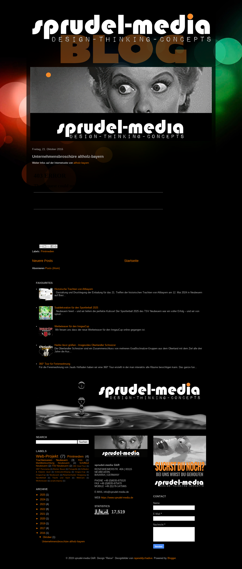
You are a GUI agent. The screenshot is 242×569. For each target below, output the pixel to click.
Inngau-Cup (80, 472)
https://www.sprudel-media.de (117, 497)
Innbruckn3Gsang (63, 472)
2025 (43, 494)
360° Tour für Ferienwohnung (54, 363)
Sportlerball (41, 478)
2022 (43, 509)
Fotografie (73, 469)
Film (80, 460)
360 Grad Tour (79, 466)
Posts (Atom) (52, 268)
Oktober (47, 537)
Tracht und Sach (61, 478)
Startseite (131, 261)
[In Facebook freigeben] (52, 246)
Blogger (172, 558)
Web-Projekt (47, 456)
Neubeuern (54, 475)
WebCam (81, 478)
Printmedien (47, 251)
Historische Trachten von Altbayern (73, 289)
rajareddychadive (143, 558)
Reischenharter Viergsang (74, 475)
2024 (43, 499)
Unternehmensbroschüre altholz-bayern (68, 156)
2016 (43, 533)
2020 (43, 518)
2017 (43, 528)
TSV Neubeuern (60, 466)
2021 (43, 513)
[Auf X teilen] (48, 246)
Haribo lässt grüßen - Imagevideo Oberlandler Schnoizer (85, 345)
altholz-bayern (81, 162)
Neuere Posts (42, 261)
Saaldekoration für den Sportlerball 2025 (76, 307)
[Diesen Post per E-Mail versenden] (41, 246)
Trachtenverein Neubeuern (52, 460)
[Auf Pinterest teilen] (55, 246)
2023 (43, 504)
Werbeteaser (41, 481)
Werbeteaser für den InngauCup (71, 326)
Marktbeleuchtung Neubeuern (53, 463)
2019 (43, 523)
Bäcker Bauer (59, 469)
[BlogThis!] (45, 246)
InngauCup (41, 475)
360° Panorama (43, 469)
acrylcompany (56, 481)
